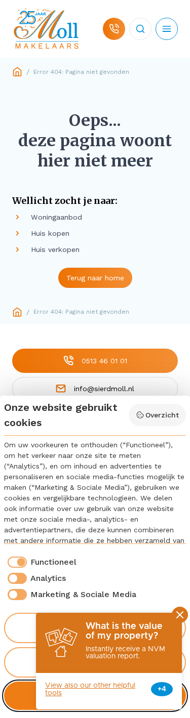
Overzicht (162, 415)
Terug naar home (95, 278)
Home (17, 71)
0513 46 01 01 (104, 361)
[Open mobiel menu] (167, 29)
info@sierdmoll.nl (104, 389)
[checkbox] (40, 562)
